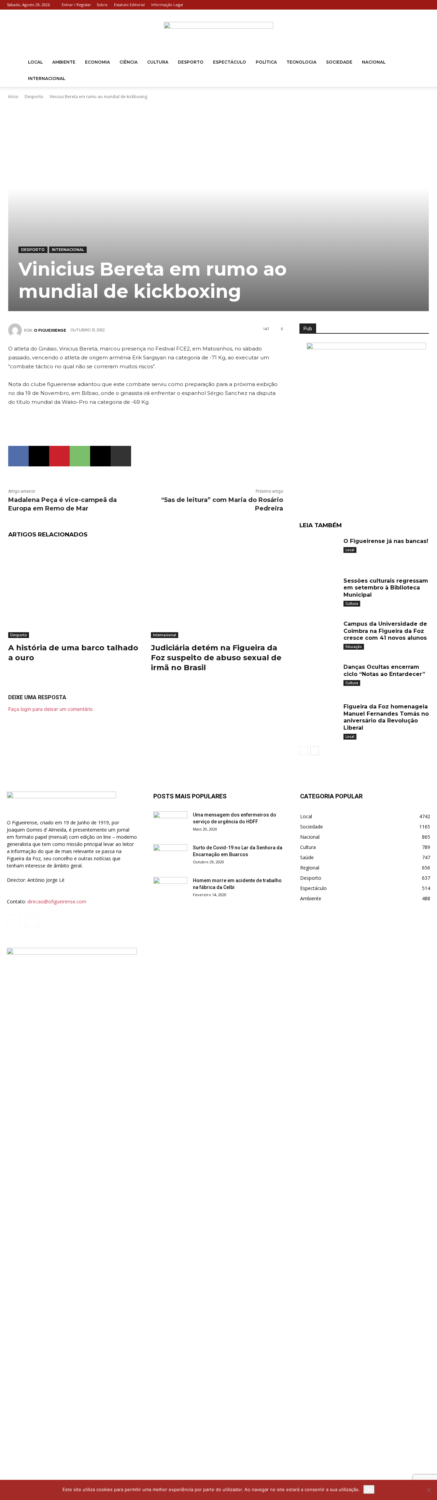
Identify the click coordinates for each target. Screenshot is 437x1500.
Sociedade (339, 62)
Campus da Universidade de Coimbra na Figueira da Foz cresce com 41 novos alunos (385, 631)
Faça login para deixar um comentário (50, 709)
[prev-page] (303, 750)
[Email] (100, 456)
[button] (422, 62)
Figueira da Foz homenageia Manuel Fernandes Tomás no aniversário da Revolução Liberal (386, 717)
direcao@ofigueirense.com (56, 901)
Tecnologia (301, 62)
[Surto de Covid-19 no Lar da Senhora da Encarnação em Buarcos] (170, 856)
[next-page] (314, 750)
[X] (39, 456)
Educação (354, 646)
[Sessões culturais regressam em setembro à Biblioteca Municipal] (318, 589)
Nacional (373, 62)
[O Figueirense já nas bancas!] (318, 549)
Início (13, 96)
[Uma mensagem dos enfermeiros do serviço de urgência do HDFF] (170, 823)
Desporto (190, 62)
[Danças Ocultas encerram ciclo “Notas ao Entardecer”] (318, 675)
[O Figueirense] (218, 32)
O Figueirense (50, 330)
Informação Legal (167, 4)
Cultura (157, 62)
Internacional (46, 78)
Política (266, 62)
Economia (97, 62)
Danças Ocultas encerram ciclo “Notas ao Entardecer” (384, 670)
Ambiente (63, 62)
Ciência (128, 62)
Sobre (102, 4)
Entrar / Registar (76, 4)
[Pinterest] (59, 456)
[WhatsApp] (80, 456)
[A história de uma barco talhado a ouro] (74, 591)
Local (35, 62)
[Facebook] (414, 5)
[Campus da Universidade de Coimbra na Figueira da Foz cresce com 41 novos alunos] (318, 632)
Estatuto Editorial (129, 4)
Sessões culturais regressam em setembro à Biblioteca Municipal (385, 588)
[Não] (428, 1490)
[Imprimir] (121, 456)
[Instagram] (425, 5)
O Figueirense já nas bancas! (385, 541)
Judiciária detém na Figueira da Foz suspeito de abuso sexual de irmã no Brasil (216, 657)
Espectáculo (229, 62)
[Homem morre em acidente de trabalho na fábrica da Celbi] (170, 889)
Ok (369, 1489)
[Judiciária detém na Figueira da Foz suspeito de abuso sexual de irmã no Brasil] (217, 591)
